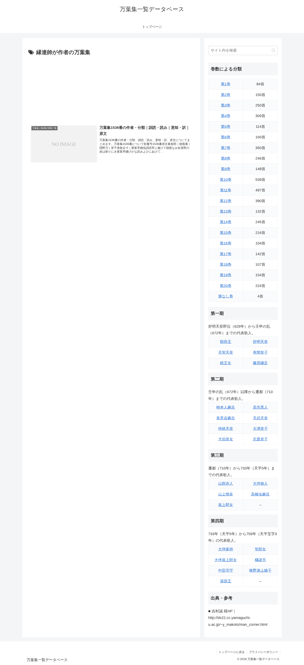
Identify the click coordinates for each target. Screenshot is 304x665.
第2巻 (225, 95)
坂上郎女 (225, 505)
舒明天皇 (260, 342)
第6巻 (225, 137)
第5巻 (225, 126)
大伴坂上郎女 (225, 560)
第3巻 (225, 105)
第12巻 (225, 201)
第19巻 (225, 275)
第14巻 (225, 222)
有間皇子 (260, 352)
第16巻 (225, 243)
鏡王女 (225, 363)
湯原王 (225, 581)
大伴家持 (225, 549)
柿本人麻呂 (225, 407)
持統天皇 (225, 429)
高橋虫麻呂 (260, 494)
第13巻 (225, 211)
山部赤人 (225, 483)
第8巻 (225, 158)
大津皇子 (260, 429)
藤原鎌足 (260, 363)
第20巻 (225, 286)
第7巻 (225, 148)
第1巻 (225, 84)
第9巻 (225, 169)
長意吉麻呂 (225, 418)
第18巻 (225, 264)
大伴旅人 (260, 483)
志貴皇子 (260, 439)
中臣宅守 (225, 570)
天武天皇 (260, 418)
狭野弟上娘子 (260, 570)
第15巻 (225, 233)
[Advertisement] (111, 88)
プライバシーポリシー (263, 652)
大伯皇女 (225, 439)
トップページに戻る (232, 652)
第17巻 (225, 254)
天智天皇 (225, 352)
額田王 (225, 342)
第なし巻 (225, 296)
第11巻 (225, 190)
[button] (273, 50)
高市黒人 (260, 407)
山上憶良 (225, 494)
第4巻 (225, 116)
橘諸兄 (260, 560)
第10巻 (225, 180)
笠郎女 (260, 549)
